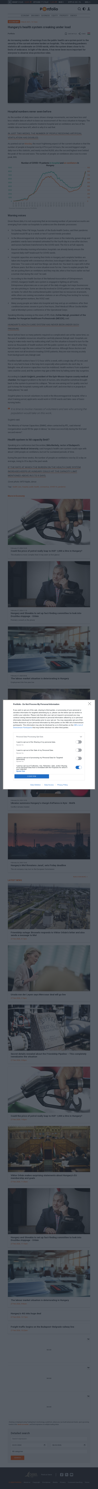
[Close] (90, 704)
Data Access (49, 785)
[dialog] (49, 744)
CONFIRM (31, 776)
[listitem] (49, 736)
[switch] (79, 742)
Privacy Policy (62, 785)
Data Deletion (35, 785)
